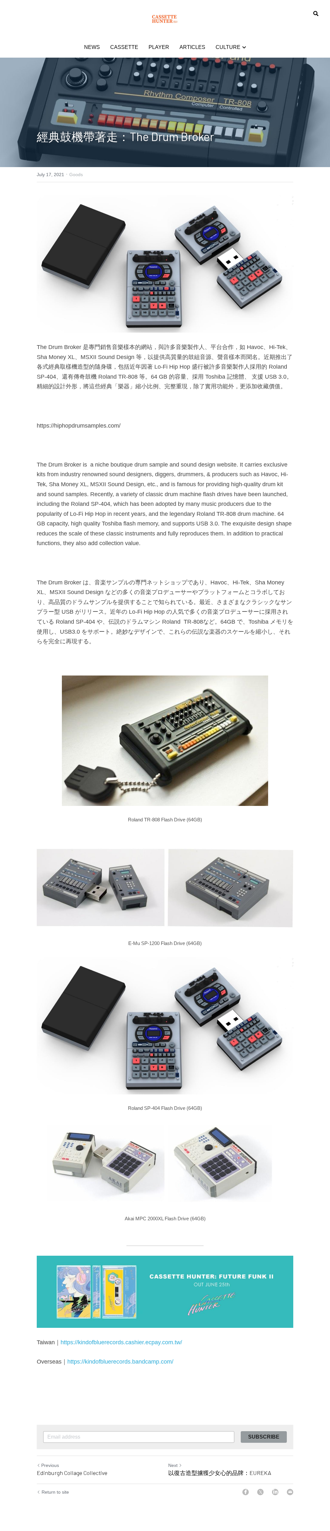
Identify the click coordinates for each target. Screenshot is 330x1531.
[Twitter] (260, 1492)
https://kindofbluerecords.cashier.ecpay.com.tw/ (121, 1342)
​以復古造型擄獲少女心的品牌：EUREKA (219, 1472)
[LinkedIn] (275, 1492)
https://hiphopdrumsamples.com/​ (79, 425)
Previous (50, 1465)
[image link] (165, 19)
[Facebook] (245, 1492)
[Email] (290, 1492)
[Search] (315, 13)
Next (173, 1465)
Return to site (55, 1492)
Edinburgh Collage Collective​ (72, 1472)
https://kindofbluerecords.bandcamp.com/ (120, 1361)
